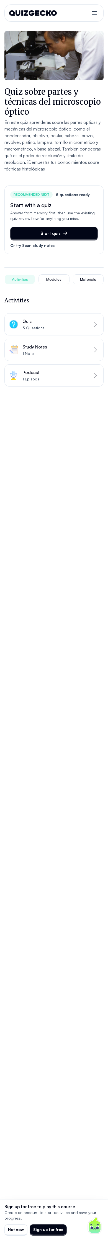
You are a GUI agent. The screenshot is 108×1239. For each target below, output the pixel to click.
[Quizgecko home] (33, 13)
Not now (16, 1229)
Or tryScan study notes (32, 245)
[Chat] (95, 1226)
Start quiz (50, 233)
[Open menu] (94, 13)
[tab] (19, 279)
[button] (54, 324)
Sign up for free (48, 1229)
